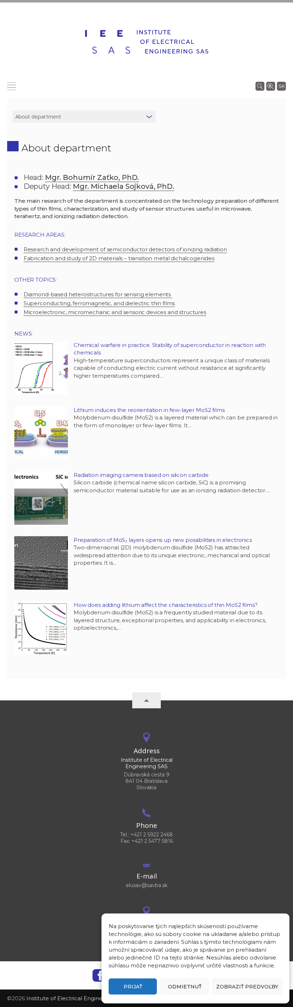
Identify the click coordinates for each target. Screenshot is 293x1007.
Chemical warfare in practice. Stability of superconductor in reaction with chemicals (170, 349)
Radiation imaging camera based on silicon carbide (141, 475)
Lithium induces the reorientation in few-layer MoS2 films (149, 410)
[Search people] (270, 86)
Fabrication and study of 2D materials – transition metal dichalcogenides (119, 258)
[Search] (259, 86)
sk (281, 86)
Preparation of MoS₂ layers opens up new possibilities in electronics (163, 540)
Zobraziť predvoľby (247, 986)
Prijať (133, 986)
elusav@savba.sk (147, 885)
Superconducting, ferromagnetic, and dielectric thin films (99, 303)
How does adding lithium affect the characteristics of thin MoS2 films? (166, 604)
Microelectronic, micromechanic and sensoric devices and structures (115, 312)
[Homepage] (147, 41)
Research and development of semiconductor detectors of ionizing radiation (125, 249)
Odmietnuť (185, 986)
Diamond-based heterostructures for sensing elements (98, 294)
